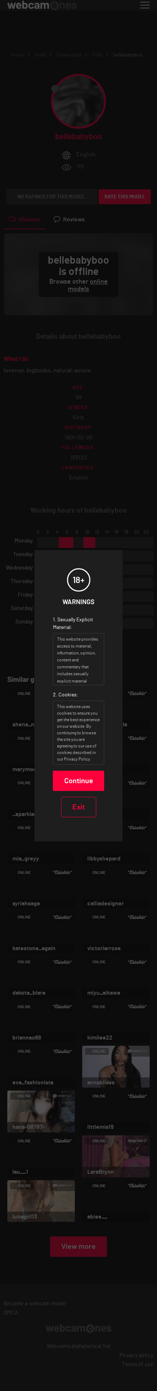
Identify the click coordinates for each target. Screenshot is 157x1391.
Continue (78, 780)
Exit (78, 807)
